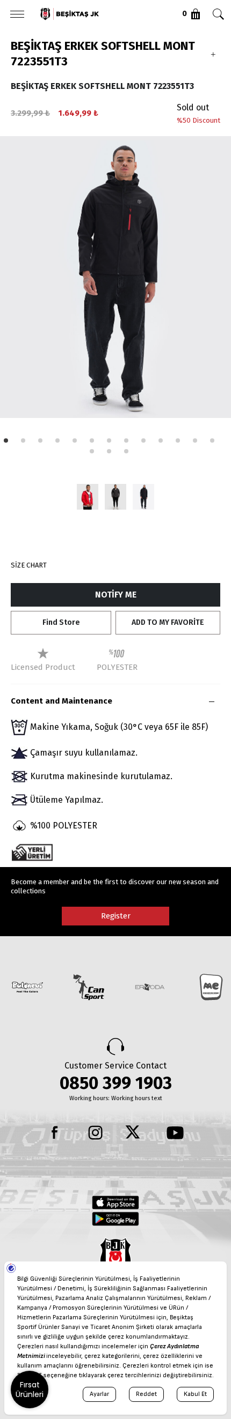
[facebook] (55, 1132)
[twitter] (135, 1132)
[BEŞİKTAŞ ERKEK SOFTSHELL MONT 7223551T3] (87, 497)
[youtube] (175, 1132)
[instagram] (95, 1132)
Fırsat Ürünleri (30, 1389)
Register (116, 916)
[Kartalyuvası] (96, 14)
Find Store (61, 622)
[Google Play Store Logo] (115, 1219)
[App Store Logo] (115, 1202)
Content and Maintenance (61, 701)
